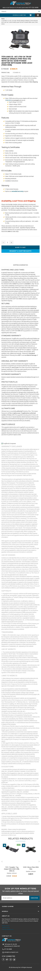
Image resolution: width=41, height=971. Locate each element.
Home (2, 18)
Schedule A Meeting (19, 15)
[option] (10, 861)
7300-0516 (8, 100)
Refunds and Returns (7, 929)
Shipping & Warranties (20, 265)
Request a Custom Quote (20, 251)
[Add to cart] (4, 845)
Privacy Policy (5, 925)
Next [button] (39, 861)
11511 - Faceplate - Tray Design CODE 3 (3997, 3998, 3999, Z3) (11, 869)
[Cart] (29, 15)
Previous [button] (1, 861)
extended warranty (17, 191)
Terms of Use (5, 927)
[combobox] (18, 11)
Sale (18, 844)
